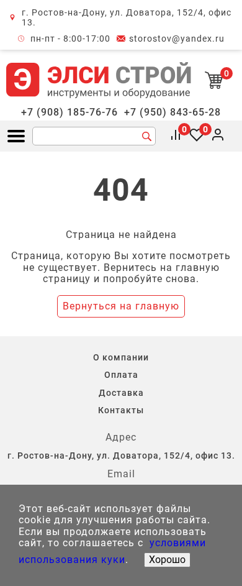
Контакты (121, 410)
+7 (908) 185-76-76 (69, 112)
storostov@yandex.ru (177, 38)
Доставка (121, 393)
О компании (121, 357)
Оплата (121, 375)
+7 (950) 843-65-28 (172, 112)
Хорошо (167, 559)
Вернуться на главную (121, 306)
